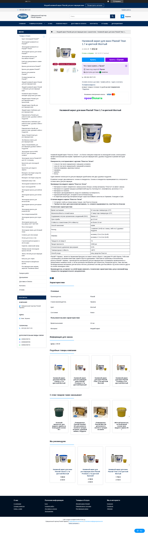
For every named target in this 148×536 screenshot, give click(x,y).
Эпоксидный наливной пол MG (31, 184)
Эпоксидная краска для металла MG (29, 200)
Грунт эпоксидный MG (29, 187)
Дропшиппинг (117, 23)
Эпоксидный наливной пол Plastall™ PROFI (30, 47)
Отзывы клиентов (19, 506)
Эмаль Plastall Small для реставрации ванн (29, 136)
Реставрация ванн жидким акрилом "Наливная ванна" (30, 267)
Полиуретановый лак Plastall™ (28, 78)
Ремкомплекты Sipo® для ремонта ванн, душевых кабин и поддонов (32, 130)
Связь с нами (18, 509)
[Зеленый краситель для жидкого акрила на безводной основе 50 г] (59, 410)
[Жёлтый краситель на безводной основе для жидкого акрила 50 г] (122, 410)
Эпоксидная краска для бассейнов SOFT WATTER (30, 223)
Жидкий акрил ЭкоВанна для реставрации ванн (31, 111)
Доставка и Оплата (78, 23)
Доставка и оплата (51, 509)
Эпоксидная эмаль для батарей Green (32, 231)
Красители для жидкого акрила (29, 169)
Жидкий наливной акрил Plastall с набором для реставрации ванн (32, 88)
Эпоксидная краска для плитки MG (31, 195)
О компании (17, 504)
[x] (53, 278)
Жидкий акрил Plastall (83, 504)
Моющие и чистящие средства (31, 177)
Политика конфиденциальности (93, 521)
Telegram (110, 509)
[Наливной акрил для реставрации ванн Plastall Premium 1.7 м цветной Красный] (80, 366)
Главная (22, 23)
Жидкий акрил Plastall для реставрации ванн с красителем (76, 32)
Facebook (110, 506)
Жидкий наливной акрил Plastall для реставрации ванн (32, 83)
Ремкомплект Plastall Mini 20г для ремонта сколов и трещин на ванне (100, 426)
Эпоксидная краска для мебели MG (32, 190)
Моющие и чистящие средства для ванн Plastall (31, 173)
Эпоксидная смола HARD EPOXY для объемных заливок (30, 153)
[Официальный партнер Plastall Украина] (22, 18)
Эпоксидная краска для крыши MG (31, 205)
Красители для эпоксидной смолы (30, 164)
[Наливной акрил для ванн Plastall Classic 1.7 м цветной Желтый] (59, 366)
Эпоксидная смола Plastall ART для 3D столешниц (31, 159)
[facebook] (51, 278)
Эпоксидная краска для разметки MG (29, 210)
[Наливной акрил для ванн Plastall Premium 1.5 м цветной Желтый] (122, 366)
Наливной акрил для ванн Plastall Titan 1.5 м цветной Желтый (101, 380)
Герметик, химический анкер (30, 246)
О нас (50, 23)
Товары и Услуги (35, 23)
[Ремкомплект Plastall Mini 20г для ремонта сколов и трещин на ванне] (101, 410)
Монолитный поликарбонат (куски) (30, 262)
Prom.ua (82, 519)
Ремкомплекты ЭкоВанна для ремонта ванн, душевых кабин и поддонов (32, 123)
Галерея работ (61, 23)
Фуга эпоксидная (27, 227)
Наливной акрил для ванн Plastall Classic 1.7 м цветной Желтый (59, 380)
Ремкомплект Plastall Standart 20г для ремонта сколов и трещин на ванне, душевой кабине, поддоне (80, 427)
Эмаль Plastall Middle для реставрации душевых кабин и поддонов (31, 146)
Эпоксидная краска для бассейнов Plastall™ (29, 57)
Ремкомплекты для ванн (83, 506)
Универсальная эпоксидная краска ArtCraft (30, 249)
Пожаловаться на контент (76, 521)
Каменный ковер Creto (29, 180)
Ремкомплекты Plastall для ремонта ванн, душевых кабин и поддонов (32, 116)
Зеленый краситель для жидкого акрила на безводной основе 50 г (59, 426)
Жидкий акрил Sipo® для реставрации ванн (30, 106)
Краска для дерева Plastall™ (31, 69)
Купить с (113, 60)
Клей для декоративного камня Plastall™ (31, 62)
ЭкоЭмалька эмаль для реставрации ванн (29, 141)
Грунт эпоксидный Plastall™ (30, 39)
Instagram (110, 504)
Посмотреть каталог (94, 5)
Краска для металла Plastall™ (31, 66)
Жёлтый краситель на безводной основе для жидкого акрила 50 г (122, 426)
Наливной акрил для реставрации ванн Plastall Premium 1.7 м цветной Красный (80, 381)
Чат (141, 531)
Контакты (94, 23)
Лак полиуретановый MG (29, 214)
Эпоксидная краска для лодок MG (31, 218)
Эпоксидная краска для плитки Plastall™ (31, 52)
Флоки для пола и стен (29, 238)
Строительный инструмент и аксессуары (30, 241)
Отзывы (104, 23)
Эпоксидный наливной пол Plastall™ (30, 42)
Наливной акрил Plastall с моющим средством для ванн (31, 94)
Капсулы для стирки (28, 258)
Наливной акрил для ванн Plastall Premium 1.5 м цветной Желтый (121, 380)
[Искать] (112, 16)
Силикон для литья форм (30, 235)
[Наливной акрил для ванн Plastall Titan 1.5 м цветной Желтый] (101, 366)
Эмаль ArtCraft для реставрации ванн (32, 254)
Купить (93, 60)
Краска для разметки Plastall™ (28, 73)
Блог (46, 504)
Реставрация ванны (82, 509)
